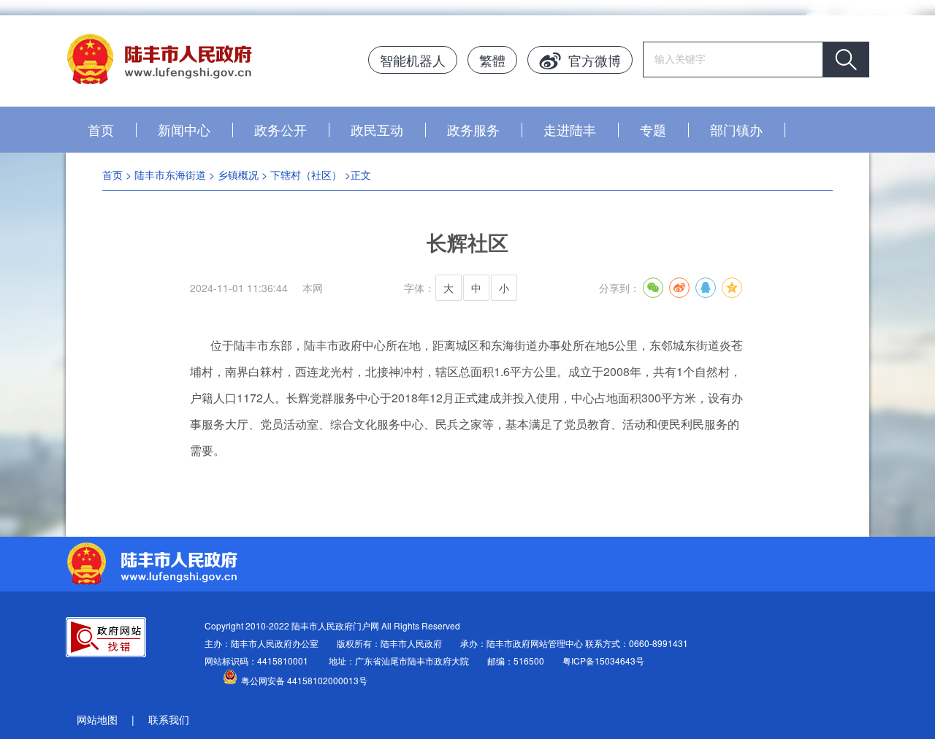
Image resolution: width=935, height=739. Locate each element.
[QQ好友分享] (705, 287)
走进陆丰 (569, 129)
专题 (653, 129)
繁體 (492, 59)
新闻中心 (184, 129)
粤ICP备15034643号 (603, 660)
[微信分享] (653, 287)
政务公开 (280, 129)
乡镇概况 (238, 174)
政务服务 (473, 129)
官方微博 (594, 59)
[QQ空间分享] (732, 287)
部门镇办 (736, 129)
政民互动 (377, 129)
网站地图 (97, 719)
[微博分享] (679, 287)
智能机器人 (413, 59)
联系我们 (168, 719)
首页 (101, 129)
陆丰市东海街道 (170, 174)
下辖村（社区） (306, 174)
